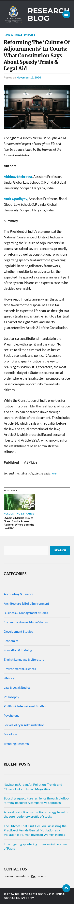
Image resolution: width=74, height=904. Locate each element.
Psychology (11, 715)
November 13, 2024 (29, 77)
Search (60, 550)
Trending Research (16, 743)
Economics (11, 641)
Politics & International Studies (25, 706)
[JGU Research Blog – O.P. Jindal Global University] (37, 14)
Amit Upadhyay (15, 199)
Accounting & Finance (18, 594)
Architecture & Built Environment (26, 603)
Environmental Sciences (20, 669)
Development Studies (18, 631)
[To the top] (66, 888)
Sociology (10, 734)
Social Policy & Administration (24, 725)
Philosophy (11, 697)
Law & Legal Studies (19, 35)
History (9, 678)
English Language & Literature (24, 659)
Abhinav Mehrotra (18, 177)
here (54, 473)
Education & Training (18, 650)
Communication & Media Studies (26, 622)
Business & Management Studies (26, 612)
